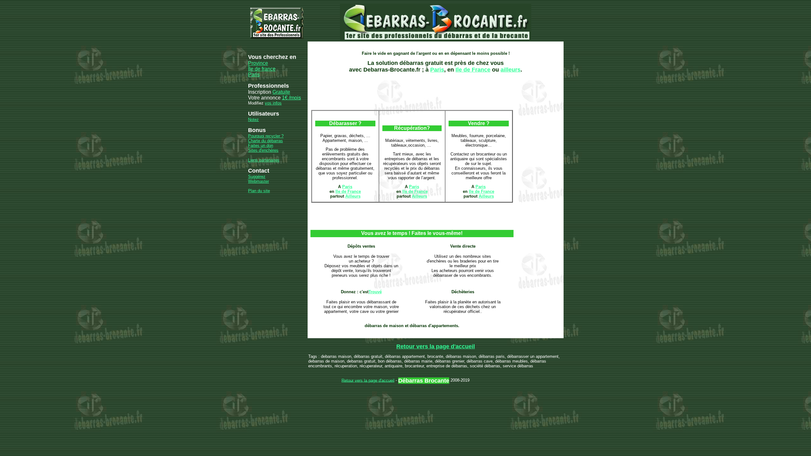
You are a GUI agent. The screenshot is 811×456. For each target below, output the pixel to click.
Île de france (262, 69)
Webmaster (258, 181)
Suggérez (256, 176)
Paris (254, 74)
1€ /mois (291, 97)
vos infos (273, 103)
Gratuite (281, 92)
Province (258, 63)
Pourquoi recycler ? (266, 136)
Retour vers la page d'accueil (435, 346)
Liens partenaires (263, 160)
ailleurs (510, 69)
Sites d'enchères (263, 150)
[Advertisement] (425, 44)
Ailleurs (353, 196)
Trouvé (375, 291)
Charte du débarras (265, 140)
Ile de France (473, 69)
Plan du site (259, 190)
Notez (253, 119)
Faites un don (260, 145)
